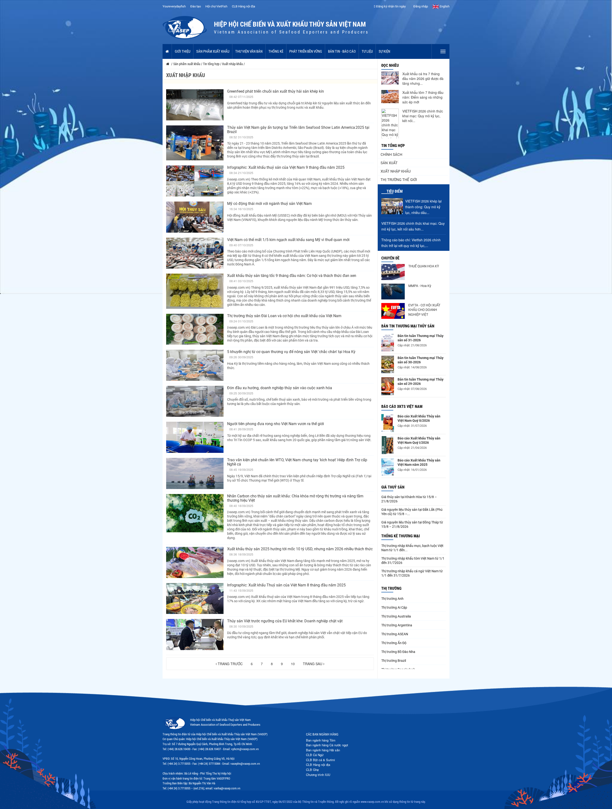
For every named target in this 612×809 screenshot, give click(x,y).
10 (293, 663)
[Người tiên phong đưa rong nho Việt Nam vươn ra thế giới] (195, 437)
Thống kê (275, 51)
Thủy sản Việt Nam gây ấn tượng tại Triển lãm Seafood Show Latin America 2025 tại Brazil (298, 129)
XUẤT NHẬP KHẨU (396, 171)
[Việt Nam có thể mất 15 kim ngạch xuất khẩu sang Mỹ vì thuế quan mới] (195, 253)
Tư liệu (367, 51)
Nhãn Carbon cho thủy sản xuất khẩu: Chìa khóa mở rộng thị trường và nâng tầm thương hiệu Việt (295, 498)
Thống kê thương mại (400, 536)
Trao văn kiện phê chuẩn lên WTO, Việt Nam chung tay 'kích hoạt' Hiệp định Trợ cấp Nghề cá (297, 462)
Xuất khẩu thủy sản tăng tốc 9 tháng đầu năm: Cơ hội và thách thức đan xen (291, 275)
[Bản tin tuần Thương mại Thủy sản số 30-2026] (387, 364)
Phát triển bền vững (305, 51)
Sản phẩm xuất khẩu (212, 51)
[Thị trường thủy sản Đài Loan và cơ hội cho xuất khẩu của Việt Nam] (195, 329)
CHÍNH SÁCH (391, 154)
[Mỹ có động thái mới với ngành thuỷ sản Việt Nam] (195, 217)
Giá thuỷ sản (392, 487)
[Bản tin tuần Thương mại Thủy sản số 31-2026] (387, 343)
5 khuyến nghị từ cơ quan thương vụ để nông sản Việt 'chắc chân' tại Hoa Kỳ (291, 351)
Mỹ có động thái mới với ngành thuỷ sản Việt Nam (269, 203)
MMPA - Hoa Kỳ (419, 286)
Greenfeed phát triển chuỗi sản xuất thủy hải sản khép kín (275, 91)
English (444, 6)
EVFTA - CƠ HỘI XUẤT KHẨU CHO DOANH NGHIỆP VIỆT (424, 309)
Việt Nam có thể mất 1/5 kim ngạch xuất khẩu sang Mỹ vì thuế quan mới (288, 239)
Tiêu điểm (395, 191)
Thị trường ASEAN (394, 634)
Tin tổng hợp (393, 145)
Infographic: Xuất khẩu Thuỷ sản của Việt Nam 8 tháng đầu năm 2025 (286, 585)
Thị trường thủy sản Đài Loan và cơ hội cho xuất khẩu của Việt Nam (284, 316)
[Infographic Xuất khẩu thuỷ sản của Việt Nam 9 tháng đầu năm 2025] (195, 181)
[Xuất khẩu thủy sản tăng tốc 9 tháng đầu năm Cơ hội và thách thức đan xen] (195, 291)
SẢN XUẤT (389, 163)
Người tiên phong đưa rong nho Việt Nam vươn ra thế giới (275, 423)
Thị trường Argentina (396, 625)
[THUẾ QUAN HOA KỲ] (393, 272)
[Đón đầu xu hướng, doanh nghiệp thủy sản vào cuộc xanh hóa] (195, 401)
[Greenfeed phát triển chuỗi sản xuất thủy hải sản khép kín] (195, 104)
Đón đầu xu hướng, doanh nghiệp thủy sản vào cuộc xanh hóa (279, 388)
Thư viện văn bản (248, 51)
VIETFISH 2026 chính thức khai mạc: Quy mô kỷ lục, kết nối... (422, 116)
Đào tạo (195, 6)
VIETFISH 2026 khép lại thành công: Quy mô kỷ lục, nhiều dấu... (423, 207)
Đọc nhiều (390, 65)
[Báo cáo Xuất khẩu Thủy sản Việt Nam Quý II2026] (387, 423)
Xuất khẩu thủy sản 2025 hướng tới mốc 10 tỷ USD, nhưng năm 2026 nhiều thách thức (300, 549)
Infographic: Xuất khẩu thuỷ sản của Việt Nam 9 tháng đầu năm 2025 (285, 167)
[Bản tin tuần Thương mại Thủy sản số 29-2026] (387, 386)
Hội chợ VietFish (216, 6)
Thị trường (391, 588)
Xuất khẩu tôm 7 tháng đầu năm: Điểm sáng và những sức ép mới (422, 97)
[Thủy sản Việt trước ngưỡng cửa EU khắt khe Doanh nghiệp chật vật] (195, 634)
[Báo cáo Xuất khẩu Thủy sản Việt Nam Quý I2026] (387, 445)
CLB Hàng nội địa (243, 6)
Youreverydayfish (174, 6)
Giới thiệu (182, 51)
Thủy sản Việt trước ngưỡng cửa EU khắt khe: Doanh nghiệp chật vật (285, 621)
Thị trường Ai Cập (394, 607)
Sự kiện (384, 51)
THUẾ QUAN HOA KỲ (423, 266)
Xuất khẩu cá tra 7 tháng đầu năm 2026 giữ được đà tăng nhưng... (422, 78)
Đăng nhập (420, 6)
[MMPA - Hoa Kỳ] (393, 291)
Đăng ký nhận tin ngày (390, 6)
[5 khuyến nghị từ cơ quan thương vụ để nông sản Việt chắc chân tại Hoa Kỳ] (195, 365)
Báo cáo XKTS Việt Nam (401, 406)
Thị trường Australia (396, 616)
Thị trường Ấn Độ (393, 643)
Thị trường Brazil (393, 661)
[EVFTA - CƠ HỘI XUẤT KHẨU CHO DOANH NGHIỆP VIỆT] (393, 311)
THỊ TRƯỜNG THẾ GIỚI (399, 180)
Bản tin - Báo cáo (342, 51)
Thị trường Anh (392, 599)
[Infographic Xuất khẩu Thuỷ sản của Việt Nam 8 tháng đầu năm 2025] (195, 598)
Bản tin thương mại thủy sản (407, 326)
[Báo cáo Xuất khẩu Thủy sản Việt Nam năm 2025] (387, 467)
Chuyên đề (390, 258)
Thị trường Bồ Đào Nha (398, 652)
